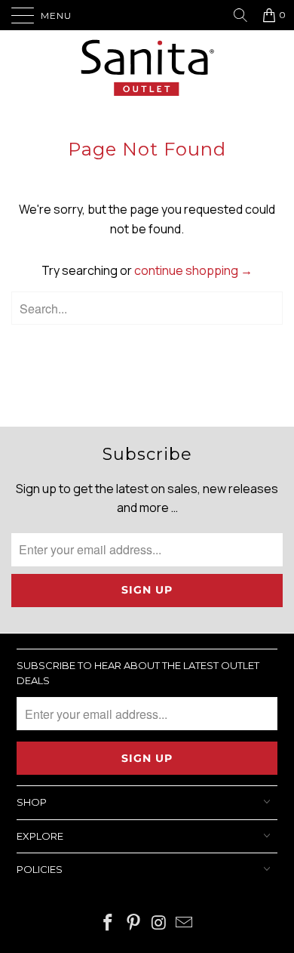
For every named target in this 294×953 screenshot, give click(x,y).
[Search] (246, 15)
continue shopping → (193, 270)
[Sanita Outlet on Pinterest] (133, 924)
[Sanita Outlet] (147, 70)
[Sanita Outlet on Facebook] (108, 924)
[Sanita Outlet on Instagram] (159, 924)
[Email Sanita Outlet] (184, 924)
